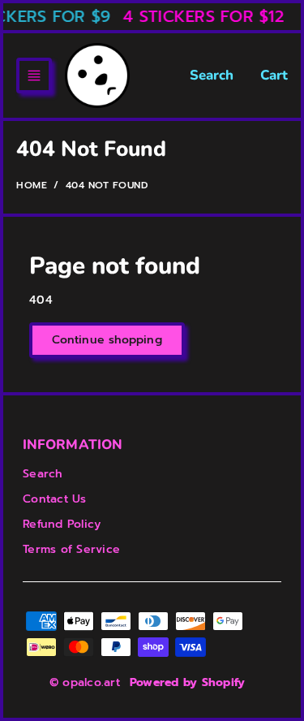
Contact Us (55, 498)
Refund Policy (62, 524)
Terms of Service (71, 549)
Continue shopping (107, 339)
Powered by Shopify (188, 682)
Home (31, 185)
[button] (34, 75)
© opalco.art (84, 682)
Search (212, 75)
